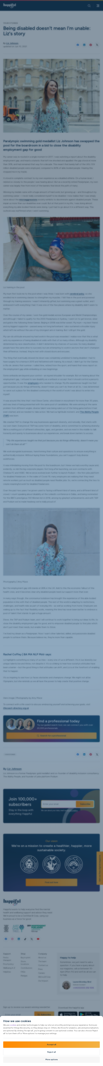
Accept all (51, 1044)
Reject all (51, 1052)
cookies (13, 1025)
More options (51, 1059)
